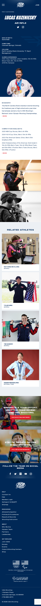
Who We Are (6, 527)
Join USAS (6, 541)
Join (37, 5)
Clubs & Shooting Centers (11, 549)
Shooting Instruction (10, 519)
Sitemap (5, 504)
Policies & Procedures (10, 514)
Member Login (7, 499)
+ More (4, 116)
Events (4, 547)
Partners (5, 532)
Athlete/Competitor (9, 512)
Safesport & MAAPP (9, 502)
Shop (4, 552)
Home (3, 11)
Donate (4, 544)
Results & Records (9, 517)
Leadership (6, 534)
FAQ (3, 497)
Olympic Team (7, 529)
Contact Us (6, 494)
